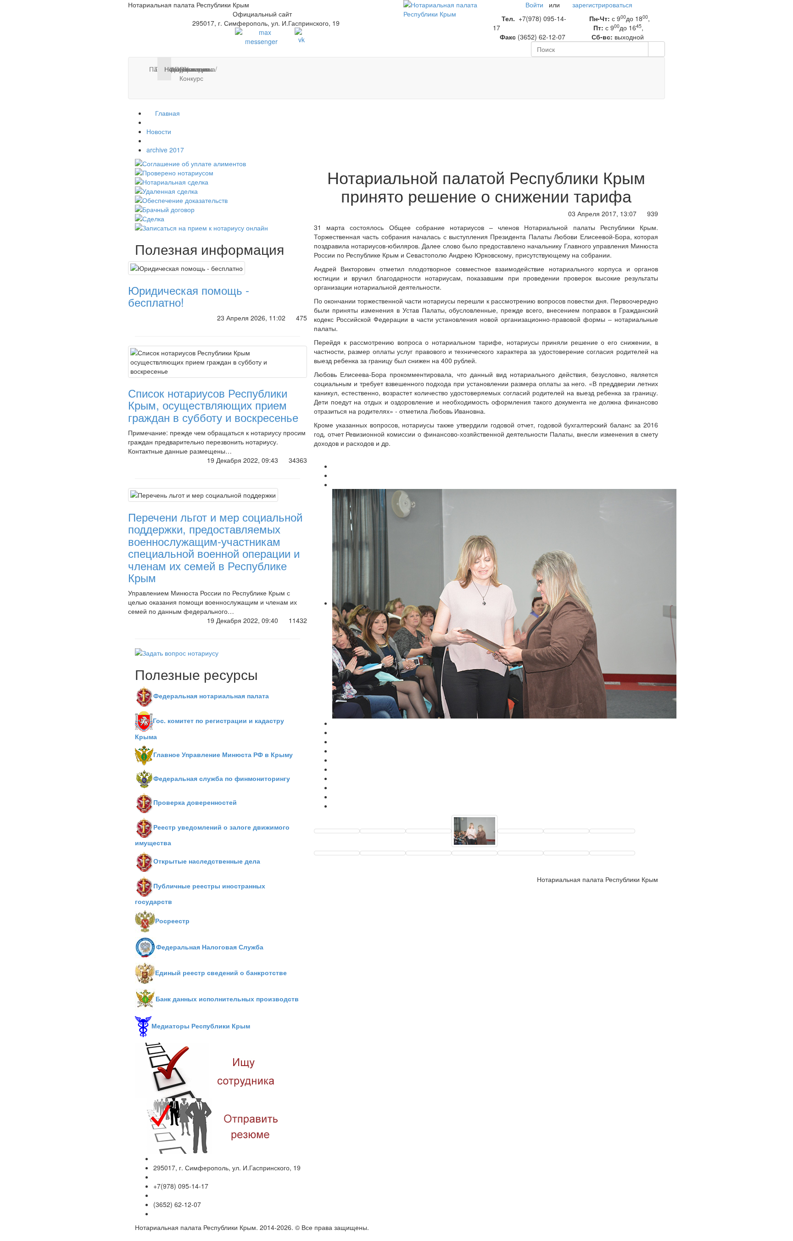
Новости (158, 131)
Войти (534, 4)
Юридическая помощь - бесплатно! (188, 296)
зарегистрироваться (602, 4)
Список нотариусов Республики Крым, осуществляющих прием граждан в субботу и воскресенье (213, 405)
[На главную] (441, 8)
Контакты (188, 68)
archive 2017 (165, 149)
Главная (166, 113)
